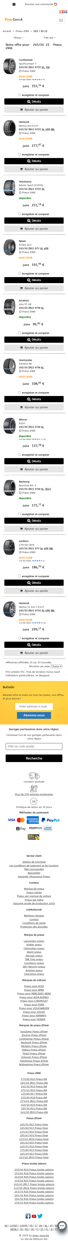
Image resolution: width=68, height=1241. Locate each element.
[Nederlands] (65, 12)
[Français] (61, 12)
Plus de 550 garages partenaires (34, 794)
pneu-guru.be (40, 1235)
